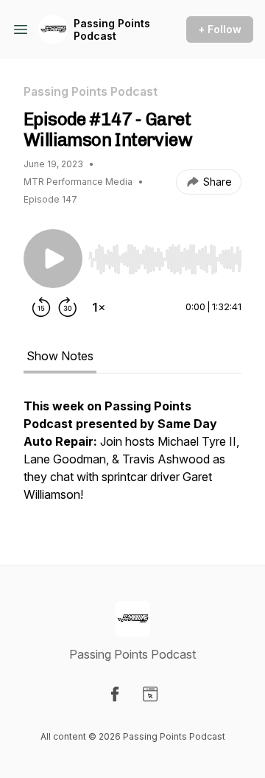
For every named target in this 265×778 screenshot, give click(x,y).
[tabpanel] (132, 457)
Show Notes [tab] (59, 355)
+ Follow (219, 29)
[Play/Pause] (53, 258)
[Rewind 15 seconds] (41, 307)
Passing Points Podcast (112, 30)
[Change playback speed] (98, 307)
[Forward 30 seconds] (67, 307)
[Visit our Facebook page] (114, 694)
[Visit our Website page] (150, 694)
